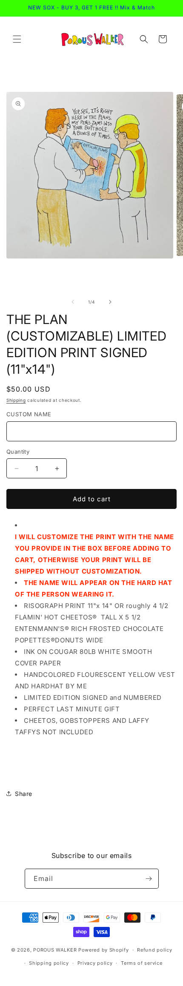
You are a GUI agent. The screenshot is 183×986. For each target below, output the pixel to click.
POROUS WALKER (55, 950)
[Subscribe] (149, 879)
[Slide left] (72, 302)
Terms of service (141, 963)
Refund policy (154, 950)
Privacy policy (95, 963)
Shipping (16, 400)
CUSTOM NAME (28, 414)
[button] (17, 39)
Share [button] (23, 793)
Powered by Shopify (103, 950)
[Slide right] (110, 302)
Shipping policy (49, 963)
